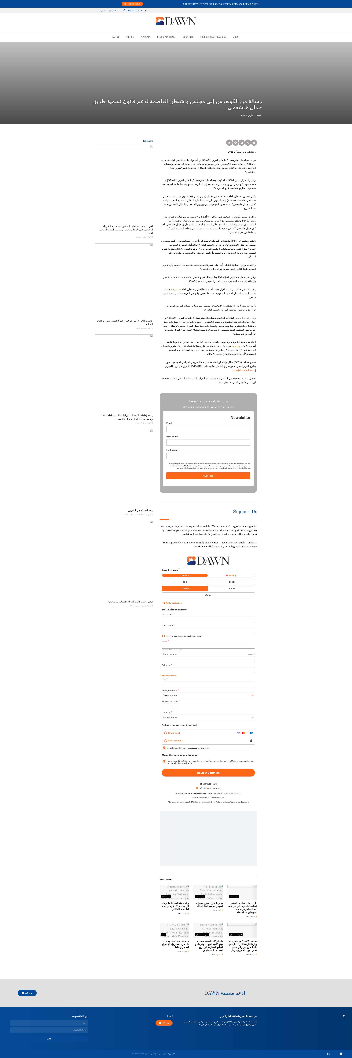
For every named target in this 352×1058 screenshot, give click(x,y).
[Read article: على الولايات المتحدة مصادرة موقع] (208, 930)
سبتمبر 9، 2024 (251, 955)
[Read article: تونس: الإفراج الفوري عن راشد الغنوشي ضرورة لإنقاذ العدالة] (208, 892)
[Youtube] (129, 10)
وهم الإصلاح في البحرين (140, 510)
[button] (124, 10)
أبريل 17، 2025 (183, 913)
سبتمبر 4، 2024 (217, 955)
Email (169, 423)
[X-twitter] (142, 10)
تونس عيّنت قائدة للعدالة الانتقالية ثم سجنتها (130, 602)
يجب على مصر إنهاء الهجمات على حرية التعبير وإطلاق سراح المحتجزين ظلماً (175, 944)
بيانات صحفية (234, 897)
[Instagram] (138, 10)
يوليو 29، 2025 (251, 916)
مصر (163, 935)
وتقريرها (236, 346)
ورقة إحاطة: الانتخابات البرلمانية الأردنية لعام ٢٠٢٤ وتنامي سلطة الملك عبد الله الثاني (174, 906)
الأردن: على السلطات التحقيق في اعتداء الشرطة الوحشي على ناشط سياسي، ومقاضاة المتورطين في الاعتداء (126, 229)
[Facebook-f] (146, 10)
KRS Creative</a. (137, 1054)
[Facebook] (341, 1054)
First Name (172, 436)
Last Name (172, 450)
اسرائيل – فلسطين (236, 935)
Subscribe (208, 475)
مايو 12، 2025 (217, 910)
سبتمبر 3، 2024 (183, 951)
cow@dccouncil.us (242, 370)
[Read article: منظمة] (242, 930)
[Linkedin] (133, 10)
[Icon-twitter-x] (335, 1054)
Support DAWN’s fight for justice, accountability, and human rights (220, 4)
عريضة (174, 289)
